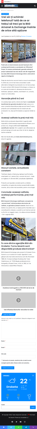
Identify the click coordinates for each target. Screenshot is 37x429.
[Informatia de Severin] (11, 5)
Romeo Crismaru (26, 36)
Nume (3, 341)
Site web (3, 354)
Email (3, 347)
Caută (3, 404)
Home (4, 10)
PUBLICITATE (10, 10)
